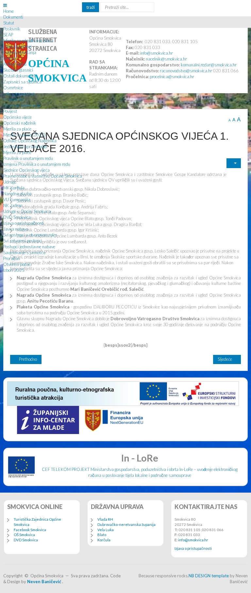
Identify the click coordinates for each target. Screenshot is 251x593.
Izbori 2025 (14, 270)
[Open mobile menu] (5, 5)
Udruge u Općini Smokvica (27, 211)
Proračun (11, 258)
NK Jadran (13, 205)
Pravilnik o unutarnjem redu (28, 158)
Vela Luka (105, 530)
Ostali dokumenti (19, 75)
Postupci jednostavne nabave (29, 246)
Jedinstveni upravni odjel (25, 146)
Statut (8, 23)
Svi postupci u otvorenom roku (30, 234)
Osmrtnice (13, 87)
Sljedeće (225, 359)
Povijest (10, 111)
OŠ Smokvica (24, 534)
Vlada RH (105, 519)
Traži (90, 7)
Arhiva (9, 58)
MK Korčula (14, 187)
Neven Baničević (44, 581)
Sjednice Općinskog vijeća (26, 170)
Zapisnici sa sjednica (22, 81)
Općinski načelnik (19, 123)
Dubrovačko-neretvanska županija (126, 524)
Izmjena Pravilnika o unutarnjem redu (36, 164)
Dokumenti (13, 17)
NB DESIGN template (209, 575)
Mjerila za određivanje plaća (28, 40)
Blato (101, 534)
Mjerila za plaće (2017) (24, 134)
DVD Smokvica (17, 217)
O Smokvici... (15, 99)
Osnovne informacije (22, 105)
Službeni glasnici (18, 70)
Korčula (103, 540)
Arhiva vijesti (14, 64)
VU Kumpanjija (16, 199)
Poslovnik (11, 28)
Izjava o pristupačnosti (23, 223)
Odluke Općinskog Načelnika (30, 140)
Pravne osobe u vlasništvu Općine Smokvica (42, 176)
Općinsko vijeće (17, 117)
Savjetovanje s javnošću (24, 252)
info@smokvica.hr (193, 540)
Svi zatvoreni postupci (22, 240)
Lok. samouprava (19, 93)
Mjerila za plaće (17, 128)
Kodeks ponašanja (19, 52)
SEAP (8, 34)
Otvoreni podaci (17, 264)
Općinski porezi (17, 46)
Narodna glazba (17, 193)
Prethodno (27, 359)
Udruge (9, 181)
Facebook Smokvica (30, 530)
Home (8, 11)
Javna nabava (15, 229)
